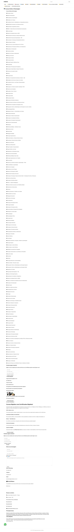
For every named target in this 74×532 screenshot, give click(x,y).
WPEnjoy (42, 530)
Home (5, 4)
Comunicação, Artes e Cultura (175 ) (17, 514)
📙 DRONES (26, 4)
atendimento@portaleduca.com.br (12, 508)
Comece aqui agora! (10, 400)
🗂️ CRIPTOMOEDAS (44, 4)
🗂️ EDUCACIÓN (61, 4)
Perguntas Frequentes (31, 518)
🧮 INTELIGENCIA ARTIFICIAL (16, 6)
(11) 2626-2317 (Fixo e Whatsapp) (12, 499)
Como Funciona (14, 518)
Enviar (8, 466)
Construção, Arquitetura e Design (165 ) (32, 514)
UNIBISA (6, 1)
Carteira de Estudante (24, 518)
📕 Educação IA (17, 4)
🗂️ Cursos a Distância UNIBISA (53, 4)
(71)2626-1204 (9, 506)
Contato (37, 518)
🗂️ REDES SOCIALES (7, 6)
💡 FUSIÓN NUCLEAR (10, 4)
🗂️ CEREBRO (38, 4)
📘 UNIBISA (22, 4)
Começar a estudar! (10, 432)
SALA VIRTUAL (9, 518)
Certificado (19, 518)
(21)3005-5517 (9, 501)
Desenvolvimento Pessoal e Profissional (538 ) (22, 515)
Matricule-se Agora (42, 518)
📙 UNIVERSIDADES (32, 4)
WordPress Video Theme (38, 530)
